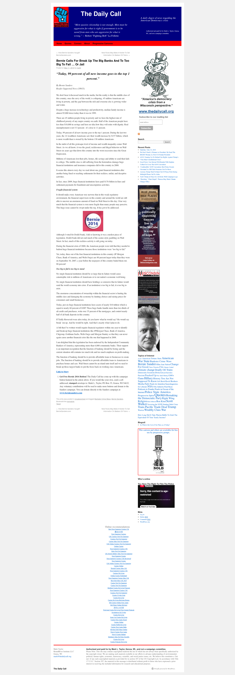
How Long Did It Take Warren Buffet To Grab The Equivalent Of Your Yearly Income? (157, 416)
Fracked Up (150, 375)
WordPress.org (145, 522)
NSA (150, 386)
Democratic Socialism (146, 372)
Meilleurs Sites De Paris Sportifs (118, 637)
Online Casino (118, 546)
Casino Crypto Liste (118, 595)
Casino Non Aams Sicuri (119, 620)
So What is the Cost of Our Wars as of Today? (155, 425)
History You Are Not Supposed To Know (155, 380)
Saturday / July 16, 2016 (148, 150)
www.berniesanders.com (71, 392)
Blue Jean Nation (163, 364)
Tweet (58, 404)
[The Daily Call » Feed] (139, 134)
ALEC (140, 359)
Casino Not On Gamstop (119, 583)
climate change (146, 369)
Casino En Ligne (118, 598)
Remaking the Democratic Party (157, 396)
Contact (77, 43)
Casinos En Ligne (118, 573)
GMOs (171, 375)
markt (79, 68)
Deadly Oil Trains (164, 369)
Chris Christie (154, 367)
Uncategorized (80, 399)
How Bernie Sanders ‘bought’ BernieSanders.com (68, 53)
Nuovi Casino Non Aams (119, 632)
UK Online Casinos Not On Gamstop (119, 544)
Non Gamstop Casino (119, 556)
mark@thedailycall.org (62, 656)
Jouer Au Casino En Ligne (118, 617)
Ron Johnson (151, 401)
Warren (141, 410)
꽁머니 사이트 (119, 607)
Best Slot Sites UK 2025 (119, 580)
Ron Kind (161, 401)
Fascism (141, 375)
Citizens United (168, 367)
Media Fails (143, 383)
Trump (172, 407)
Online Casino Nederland (119, 576)
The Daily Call (101, 13)
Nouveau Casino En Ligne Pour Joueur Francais (118, 610)
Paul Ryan (168, 386)
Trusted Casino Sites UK (119, 568)
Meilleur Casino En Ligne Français (119, 588)
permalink (70, 401)
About (87, 43)
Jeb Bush (161, 381)
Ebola (157, 372)
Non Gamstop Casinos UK (119, 549)
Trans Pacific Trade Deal (152, 407)
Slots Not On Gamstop (118, 551)
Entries (144, 517)
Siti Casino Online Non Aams (118, 602)
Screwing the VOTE (155, 404)
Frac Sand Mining (162, 375)
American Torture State (151, 358)
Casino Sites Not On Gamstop (119, 541)
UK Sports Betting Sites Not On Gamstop (118, 553)
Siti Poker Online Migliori (118, 605)
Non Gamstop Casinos (118, 534)
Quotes (68, 43)
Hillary (148, 378)
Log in (142, 514)
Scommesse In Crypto (119, 612)
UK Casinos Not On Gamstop (119, 536)
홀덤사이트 (119, 531)
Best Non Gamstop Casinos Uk (119, 529)
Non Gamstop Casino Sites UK (119, 578)
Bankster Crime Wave (103, 399)
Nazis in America (157, 383)
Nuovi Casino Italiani (119, 634)
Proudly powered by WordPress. (164, 669)
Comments (145, 519)
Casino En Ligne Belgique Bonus (118, 600)
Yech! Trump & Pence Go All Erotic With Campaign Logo (159, 177)
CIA (161, 367)
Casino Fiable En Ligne (118, 624)
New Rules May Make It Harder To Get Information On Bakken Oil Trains (116, 53)
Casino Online (118, 566)
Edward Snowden (166, 372)
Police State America (158, 392)
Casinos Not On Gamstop (118, 539)
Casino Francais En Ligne (118, 642)
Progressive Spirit (146, 395)
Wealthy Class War (155, 410)
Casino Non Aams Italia (118, 627)
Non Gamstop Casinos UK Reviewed (119, 558)
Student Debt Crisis (170, 404)
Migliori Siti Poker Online (118, 629)
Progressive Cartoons (103, 43)
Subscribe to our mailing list (153, 117)
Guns (141, 378)
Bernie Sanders (117, 399)
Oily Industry (158, 386)
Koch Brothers (171, 381)
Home (59, 43)
